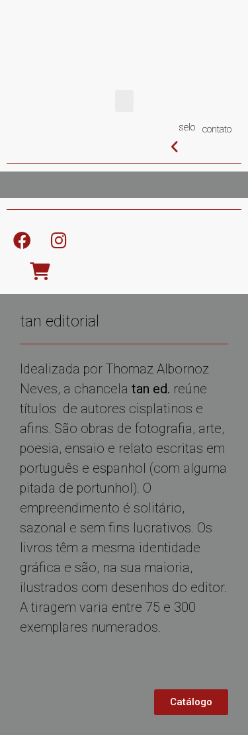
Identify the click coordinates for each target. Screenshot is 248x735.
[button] (124, 101)
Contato (216, 129)
